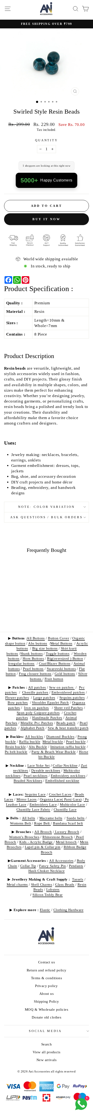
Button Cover (58, 638)
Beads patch (66, 723)
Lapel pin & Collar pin (43, 847)
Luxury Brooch (66, 832)
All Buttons (36, 638)
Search (46, 1044)
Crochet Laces (60, 794)
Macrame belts (50, 818)
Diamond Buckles (60, 737)
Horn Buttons (33, 658)
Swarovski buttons (61, 669)
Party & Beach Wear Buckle (53, 752)
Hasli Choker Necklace (46, 871)
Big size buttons (45, 648)
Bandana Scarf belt (68, 823)
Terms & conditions (46, 978)
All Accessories (61, 861)
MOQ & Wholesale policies (46, 1009)
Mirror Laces (26, 799)
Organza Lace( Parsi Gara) (61, 799)
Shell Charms (41, 884)
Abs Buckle (38, 747)
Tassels (77, 879)
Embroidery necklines (68, 776)
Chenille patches (35, 692)
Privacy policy (46, 986)
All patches (37, 687)
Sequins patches (72, 697)
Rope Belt (42, 823)
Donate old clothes (46, 1017)
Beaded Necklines (28, 781)
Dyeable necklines (45, 770)
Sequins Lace (35, 794)
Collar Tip (28, 866)
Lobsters (53, 889)
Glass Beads (64, 884)
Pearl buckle (76, 742)
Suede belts (76, 818)
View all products (46, 1052)
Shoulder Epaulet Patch (50, 702)
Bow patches (18, 702)
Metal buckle (52, 742)
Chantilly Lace (65, 809)
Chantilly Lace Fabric (33, 809)
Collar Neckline (65, 765)
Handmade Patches (47, 718)
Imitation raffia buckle (68, 747)
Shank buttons (31, 653)
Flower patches (17, 697)
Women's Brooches (24, 837)
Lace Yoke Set (38, 765)
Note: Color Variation (46, 507)
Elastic (45, 910)
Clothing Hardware (68, 910)
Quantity (46, 140)
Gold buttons (65, 674)
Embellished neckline (62, 781)
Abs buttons (37, 643)
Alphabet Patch (33, 728)
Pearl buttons (33, 669)
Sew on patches (62, 687)
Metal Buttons (61, 643)
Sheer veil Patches (68, 708)
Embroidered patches (68, 692)
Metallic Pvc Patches (37, 723)
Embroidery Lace (43, 804)
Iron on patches (36, 708)
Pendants (76, 866)
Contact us (46, 962)
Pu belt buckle (16, 752)
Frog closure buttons (35, 674)
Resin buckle (15, 747)
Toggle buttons (57, 653)
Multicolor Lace (72, 804)
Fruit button (54, 679)
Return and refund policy (47, 970)
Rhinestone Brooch (57, 837)
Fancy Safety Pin (52, 866)
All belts (28, 818)
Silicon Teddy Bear (47, 895)
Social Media (45, 1031)
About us (46, 994)
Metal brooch (66, 842)
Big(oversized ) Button (65, 658)
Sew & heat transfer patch (68, 728)
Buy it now (46, 220)
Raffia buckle (29, 742)
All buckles (34, 737)
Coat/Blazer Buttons (55, 663)
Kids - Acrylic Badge (36, 842)
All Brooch (43, 832)
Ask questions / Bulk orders (46, 517)
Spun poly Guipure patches (38, 713)
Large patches (44, 697)
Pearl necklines (35, 776)
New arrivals (46, 1060)
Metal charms (17, 884)
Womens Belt (20, 823)
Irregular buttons (21, 663)
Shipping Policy (46, 1001)
